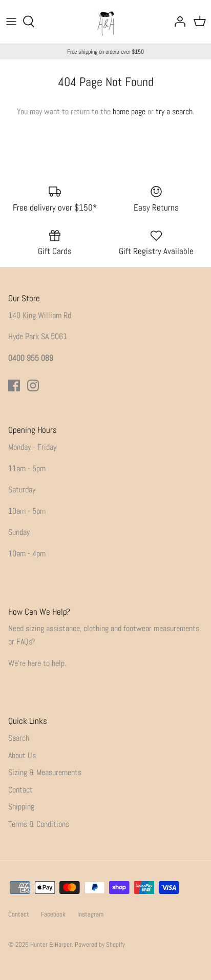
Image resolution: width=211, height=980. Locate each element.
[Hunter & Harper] (106, 21)
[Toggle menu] (11, 21)
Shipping (21, 806)
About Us (22, 755)
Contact (20, 789)
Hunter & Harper (51, 944)
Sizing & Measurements (44, 772)
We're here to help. (37, 663)
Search (18, 738)
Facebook (53, 914)
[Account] (177, 21)
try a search (174, 111)
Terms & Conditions (38, 824)
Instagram (90, 914)
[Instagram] (33, 385)
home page (129, 111)
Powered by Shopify (100, 944)
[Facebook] (14, 385)
